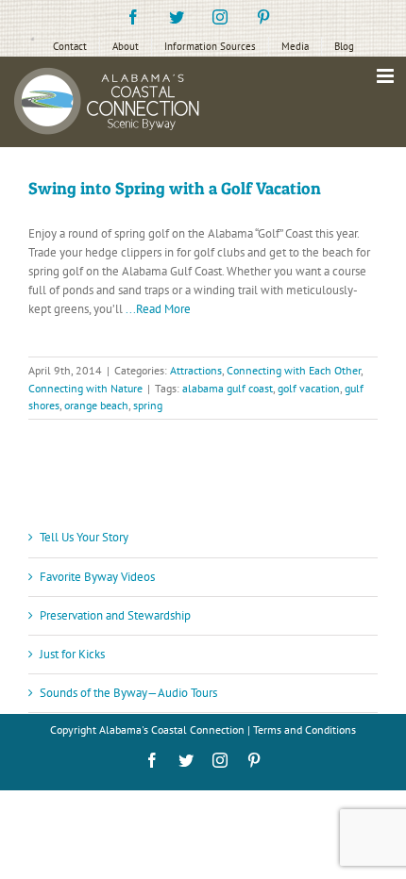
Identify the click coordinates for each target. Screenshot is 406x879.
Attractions (196, 370)
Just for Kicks (72, 654)
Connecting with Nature (85, 388)
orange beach (96, 405)
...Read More (158, 309)
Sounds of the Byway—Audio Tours (128, 693)
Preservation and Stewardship (115, 615)
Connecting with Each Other (294, 370)
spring (147, 405)
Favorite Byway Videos (97, 577)
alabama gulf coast (227, 388)
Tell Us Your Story (84, 537)
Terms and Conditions (304, 729)
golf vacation (309, 388)
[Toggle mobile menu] (387, 76)
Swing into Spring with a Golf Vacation (174, 188)
